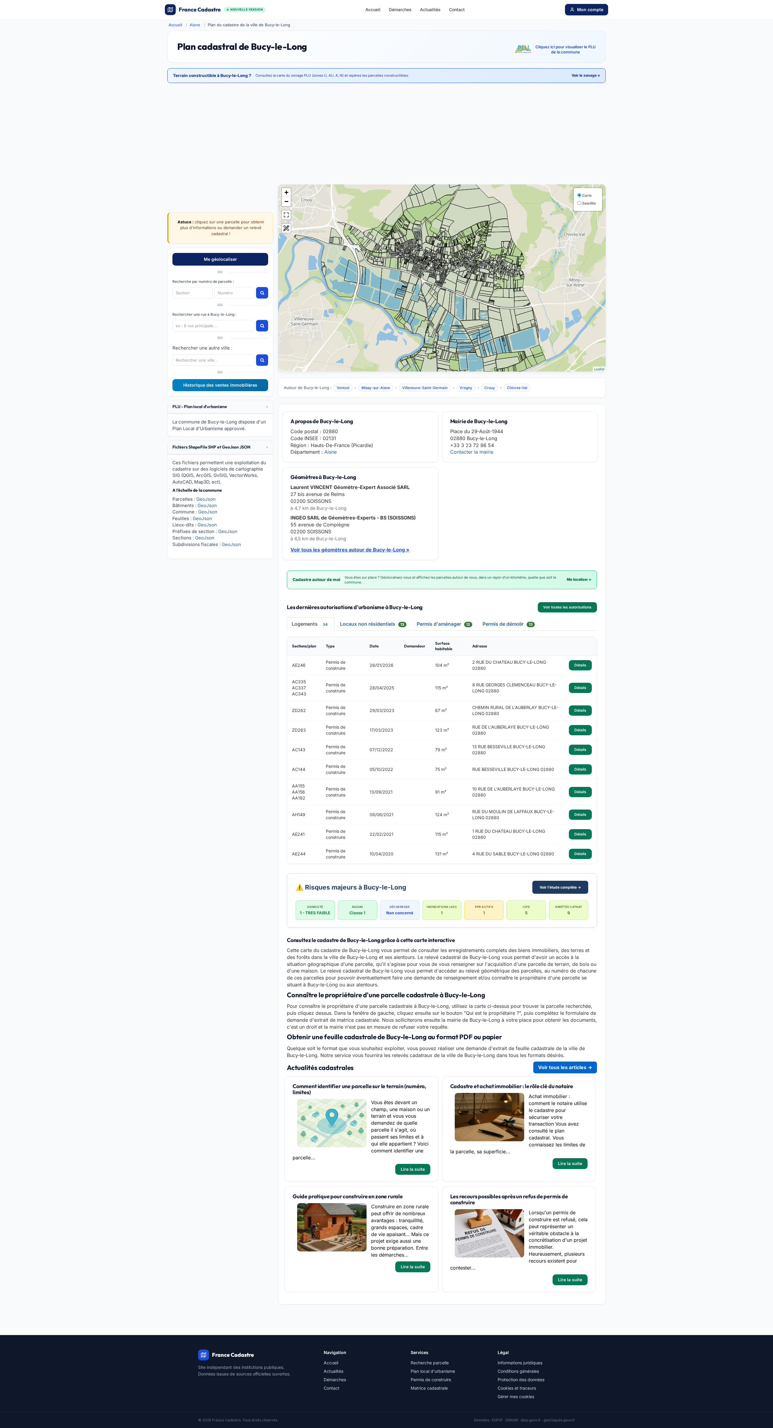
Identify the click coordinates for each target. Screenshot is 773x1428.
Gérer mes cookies (516, 1396)
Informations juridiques (520, 1362)
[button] (220, 406)
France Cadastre (221, 9)
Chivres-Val (517, 387)
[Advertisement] (386, 134)
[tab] (220, 407)
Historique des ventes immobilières (220, 385)
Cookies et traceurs (517, 1388)
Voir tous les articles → (565, 1067)
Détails (580, 665)
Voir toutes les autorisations (567, 607)
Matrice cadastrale (429, 1388)
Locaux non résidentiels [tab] (372, 624)
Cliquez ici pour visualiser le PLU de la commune (565, 49)
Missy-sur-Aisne (375, 387)
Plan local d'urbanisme (433, 1371)
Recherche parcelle (430, 1362)
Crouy (489, 387)
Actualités (430, 9)
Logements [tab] (310, 624)
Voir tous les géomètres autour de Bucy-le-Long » (349, 550)
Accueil (372, 9)
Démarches (400, 9)
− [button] (286, 201)
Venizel (343, 387)
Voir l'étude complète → (560, 887)
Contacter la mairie (471, 452)
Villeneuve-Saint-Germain (424, 387)
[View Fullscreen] (286, 214)
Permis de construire (431, 1379)
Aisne (195, 24)
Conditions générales (518, 1371)
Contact (457, 9)
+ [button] (286, 192)
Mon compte (590, 9)
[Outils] (286, 228)
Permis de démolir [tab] (508, 624)
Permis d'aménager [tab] (443, 624)
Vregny (466, 387)
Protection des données (521, 1379)
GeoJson (206, 499)
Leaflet (599, 368)
